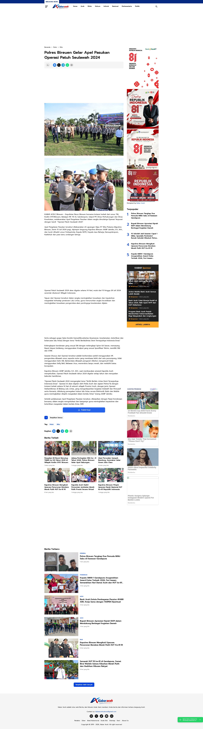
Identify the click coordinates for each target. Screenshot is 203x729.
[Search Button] (156, 6)
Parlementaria (127, 6)
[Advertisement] (101, 28)
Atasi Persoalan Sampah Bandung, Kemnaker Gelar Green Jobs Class (109, 460)
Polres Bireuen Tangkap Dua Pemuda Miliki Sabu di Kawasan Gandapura (100, 557)
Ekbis (90, 6)
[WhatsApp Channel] (111, 716)
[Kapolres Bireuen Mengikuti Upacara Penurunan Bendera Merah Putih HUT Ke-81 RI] (57, 475)
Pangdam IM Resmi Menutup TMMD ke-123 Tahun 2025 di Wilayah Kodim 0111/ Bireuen (56, 460)
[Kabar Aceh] (60, 6)
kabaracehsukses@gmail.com (105, 711)
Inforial (106, 6)
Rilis (58, 424)
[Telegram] (63, 65)
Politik (137, 6)
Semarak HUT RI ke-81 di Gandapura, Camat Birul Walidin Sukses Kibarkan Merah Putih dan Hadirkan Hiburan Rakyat (100, 664)
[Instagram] (91, 716)
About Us (125, 720)
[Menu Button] (46, 6)
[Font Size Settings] (47, 65)
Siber (84, 720)
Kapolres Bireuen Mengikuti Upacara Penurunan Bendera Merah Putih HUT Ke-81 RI (56, 487)
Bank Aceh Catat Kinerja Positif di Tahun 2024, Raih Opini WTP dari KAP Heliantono (143, 302)
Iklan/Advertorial (93, 720)
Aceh (82, 6)
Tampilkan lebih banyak (84, 685)
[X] (59, 65)
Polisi (51, 424)
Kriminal (83, 553)
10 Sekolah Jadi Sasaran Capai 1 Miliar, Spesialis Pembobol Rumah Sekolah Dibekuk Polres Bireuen (144, 236)
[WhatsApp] (67, 65)
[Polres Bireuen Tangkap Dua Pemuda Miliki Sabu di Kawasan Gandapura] (61, 561)
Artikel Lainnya (143, 324)
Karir (118, 720)
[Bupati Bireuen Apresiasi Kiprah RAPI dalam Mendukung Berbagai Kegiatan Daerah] (61, 626)
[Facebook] (54, 65)
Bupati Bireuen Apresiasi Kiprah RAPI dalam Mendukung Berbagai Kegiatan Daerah (100, 622)
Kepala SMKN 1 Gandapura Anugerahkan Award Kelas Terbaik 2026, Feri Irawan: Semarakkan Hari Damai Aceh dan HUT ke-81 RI (101, 580)
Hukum (97, 6)
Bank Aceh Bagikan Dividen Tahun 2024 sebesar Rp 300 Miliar (140, 281)
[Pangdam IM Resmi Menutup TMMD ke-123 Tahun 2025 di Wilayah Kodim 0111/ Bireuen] (57, 448)
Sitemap (112, 720)
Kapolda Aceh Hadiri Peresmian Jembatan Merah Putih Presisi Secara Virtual (82, 487)
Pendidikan (83, 575)
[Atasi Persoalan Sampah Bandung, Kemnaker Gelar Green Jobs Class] (110, 448)
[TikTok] (101, 716)
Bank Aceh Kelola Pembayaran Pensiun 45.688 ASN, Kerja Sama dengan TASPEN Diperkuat (101, 600)
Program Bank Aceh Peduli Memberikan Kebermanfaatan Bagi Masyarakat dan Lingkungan (142, 314)
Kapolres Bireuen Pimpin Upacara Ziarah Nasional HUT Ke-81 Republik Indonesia (110, 487)
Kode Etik (104, 720)
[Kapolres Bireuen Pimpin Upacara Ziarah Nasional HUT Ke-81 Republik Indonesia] (110, 475)
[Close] (200, 719)
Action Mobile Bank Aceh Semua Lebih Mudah (142, 293)
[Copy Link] (71, 65)
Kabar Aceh (140, 203)
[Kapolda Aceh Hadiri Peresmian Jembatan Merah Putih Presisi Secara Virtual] (84, 475)
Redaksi (77, 720)
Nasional (115, 6)
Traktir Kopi (85, 410)
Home (75, 6)
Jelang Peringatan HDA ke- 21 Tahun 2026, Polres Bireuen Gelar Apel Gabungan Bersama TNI (83, 460)
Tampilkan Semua (56, 418)
